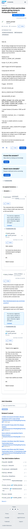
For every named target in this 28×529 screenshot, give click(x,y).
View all (4, 501)
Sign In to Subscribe (18, 15)
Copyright (7, 517)
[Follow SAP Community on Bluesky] (12, 509)
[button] (19, 26)
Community (10, 2)
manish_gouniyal (10, 21)
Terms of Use (21, 513)
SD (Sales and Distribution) (7, 32)
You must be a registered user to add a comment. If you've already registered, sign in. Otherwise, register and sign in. (13, 219)
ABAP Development (18, 32)
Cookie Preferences (7, 525)
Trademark (7, 521)
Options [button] (25, 15)
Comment (22, 148)
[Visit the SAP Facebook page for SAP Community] (10, 509)
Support (21, 521)
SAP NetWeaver (5, 34)
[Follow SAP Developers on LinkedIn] (17, 509)
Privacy (7, 513)
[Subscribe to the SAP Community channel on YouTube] (15, 509)
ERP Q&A (5, 5)
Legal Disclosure (21, 517)
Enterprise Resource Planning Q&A (12, 436)
